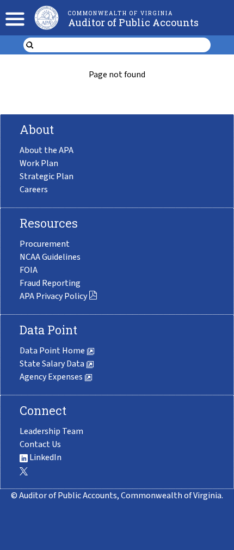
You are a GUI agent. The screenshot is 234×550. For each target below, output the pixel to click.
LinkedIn (44, 457)
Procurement (45, 244)
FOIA (29, 270)
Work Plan (39, 163)
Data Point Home (53, 351)
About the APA (46, 150)
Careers (34, 189)
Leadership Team (51, 431)
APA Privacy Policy (53, 296)
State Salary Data (53, 364)
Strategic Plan (46, 176)
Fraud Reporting (50, 283)
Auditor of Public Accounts (133, 22)
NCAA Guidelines (50, 257)
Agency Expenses (52, 377)
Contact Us (40, 444)
